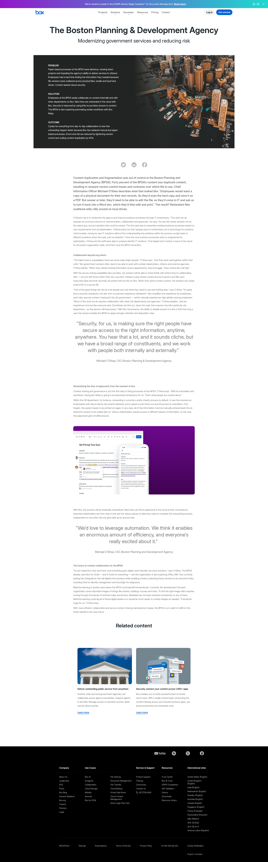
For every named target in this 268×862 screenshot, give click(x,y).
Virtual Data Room (118, 792)
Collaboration (90, 784)
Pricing (154, 12)
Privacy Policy (146, 846)
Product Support (143, 777)
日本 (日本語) (193, 822)
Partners (63, 808)
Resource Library (169, 800)
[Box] (40, 12)
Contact (166, 12)
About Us (63, 777)
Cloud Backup (116, 788)
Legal (61, 812)
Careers (62, 804)
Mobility (88, 792)
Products (102, 12)
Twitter (188, 753)
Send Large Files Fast (119, 803)
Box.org (62, 800)
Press (61, 788)
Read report (180, 4)
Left (254, 4)
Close (263, 4)
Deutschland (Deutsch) (197, 815)
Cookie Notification (195, 846)
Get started (224, 12)
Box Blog (63, 792)
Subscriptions (101, 846)
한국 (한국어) (193, 826)
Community (141, 784)
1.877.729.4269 (144, 792)
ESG (61, 784)
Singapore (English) (195, 807)
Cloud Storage (91, 788)
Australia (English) (195, 799)
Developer (128, 12)
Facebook (202, 753)
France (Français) (194, 811)
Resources (142, 12)
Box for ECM (90, 800)
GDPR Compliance (170, 784)
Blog (174, 753)
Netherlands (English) (196, 791)
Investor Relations (67, 796)
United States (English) (197, 777)
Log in (209, 12)
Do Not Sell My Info (169, 846)
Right (258, 4)
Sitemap (82, 846)
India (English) (193, 787)
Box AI (87, 777)
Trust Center (167, 777)
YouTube (160, 753)
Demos (165, 792)
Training (139, 781)
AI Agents (89, 781)
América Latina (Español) (198, 830)
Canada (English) (194, 803)
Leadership (64, 781)
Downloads (167, 796)
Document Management (120, 781)
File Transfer (115, 784)
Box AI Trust (167, 781)
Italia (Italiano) (193, 819)
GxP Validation (168, 788)
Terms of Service (123, 846)
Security (88, 796)
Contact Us (141, 788)
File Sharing (115, 777)
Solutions (115, 12)
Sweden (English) (195, 795)
